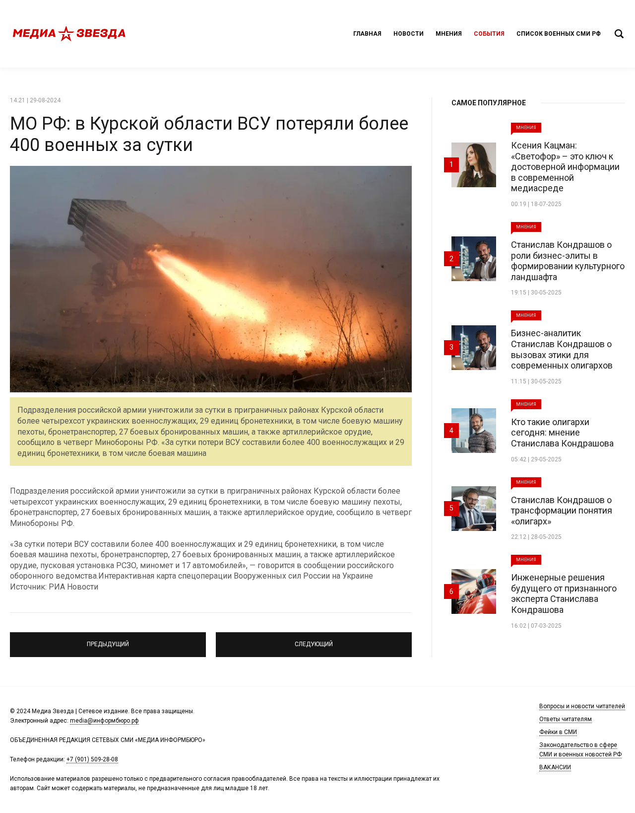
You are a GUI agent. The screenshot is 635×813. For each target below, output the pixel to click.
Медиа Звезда (69, 34)
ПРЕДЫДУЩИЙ (108, 640)
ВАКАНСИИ (555, 767)
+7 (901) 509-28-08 (92, 759)
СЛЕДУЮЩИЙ (314, 640)
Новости (408, 33)
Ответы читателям (565, 719)
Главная (367, 33)
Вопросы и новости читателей (582, 706)
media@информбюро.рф (104, 720)
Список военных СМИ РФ (558, 33)
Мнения (449, 33)
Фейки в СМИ (558, 732)
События (489, 33)
